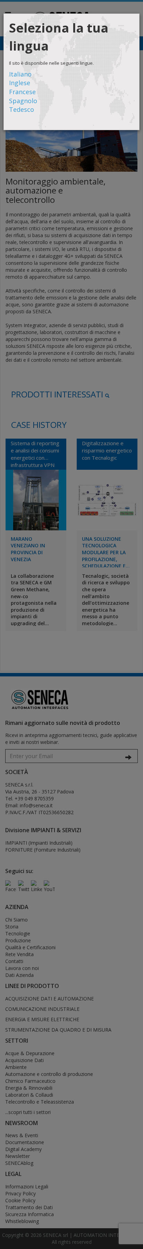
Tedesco (21, 109)
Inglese (19, 83)
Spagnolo (23, 101)
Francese (22, 92)
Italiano (20, 74)
